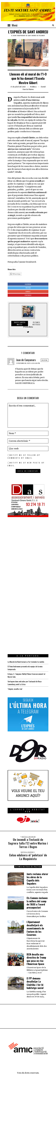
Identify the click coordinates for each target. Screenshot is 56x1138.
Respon (44, 360)
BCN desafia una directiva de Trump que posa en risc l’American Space (36, 959)
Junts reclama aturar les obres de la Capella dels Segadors (37, 878)
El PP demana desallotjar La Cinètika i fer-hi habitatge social (35, 983)
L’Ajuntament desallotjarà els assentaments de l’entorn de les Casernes (35, 928)
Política (33, 87)
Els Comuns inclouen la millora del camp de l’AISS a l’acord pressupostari (37, 902)
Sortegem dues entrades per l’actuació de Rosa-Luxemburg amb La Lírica (25, 683)
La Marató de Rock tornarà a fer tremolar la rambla (26, 661)
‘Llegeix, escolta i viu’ (15, 688)
